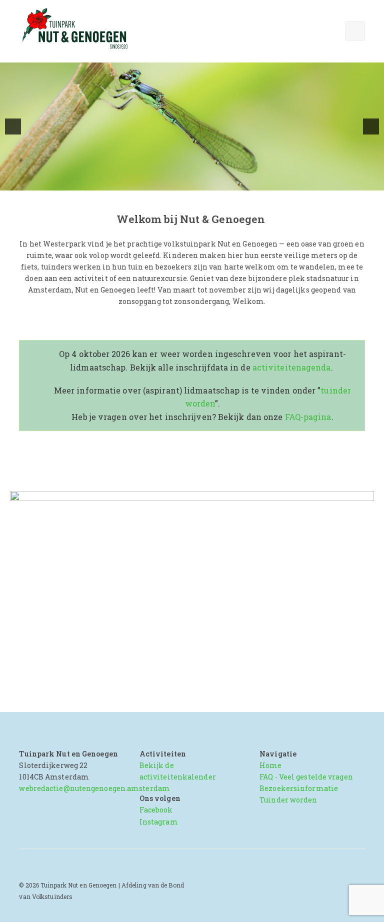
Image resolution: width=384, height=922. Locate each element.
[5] (208, 182)
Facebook (156, 809)
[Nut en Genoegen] (77, 29)
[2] (176, 182)
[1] (166, 182)
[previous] (13, 126)
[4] (197, 182)
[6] (218, 182)
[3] (187, 182)
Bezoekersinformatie (299, 788)
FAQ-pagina (308, 417)
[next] (371, 126)
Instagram (159, 821)
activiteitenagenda (291, 367)
